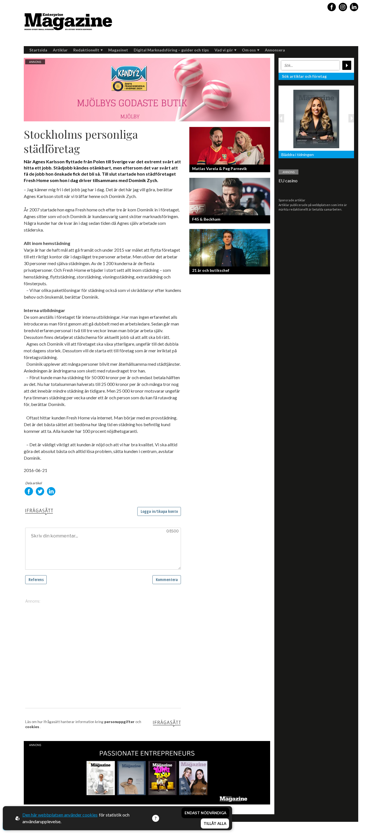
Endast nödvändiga (205, 813)
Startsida (38, 50)
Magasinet (118, 50)
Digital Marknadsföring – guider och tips (171, 50)
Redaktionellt (86, 50)
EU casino (288, 180)
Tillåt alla (215, 823)
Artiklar (60, 50)
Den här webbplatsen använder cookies (60, 814)
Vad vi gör (223, 50)
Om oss (249, 50)
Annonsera (275, 50)
